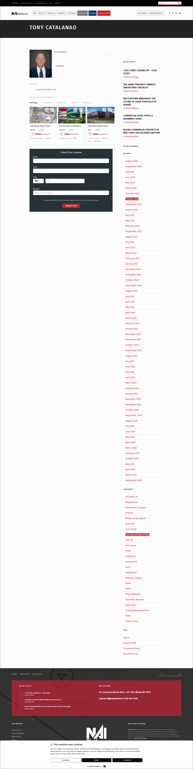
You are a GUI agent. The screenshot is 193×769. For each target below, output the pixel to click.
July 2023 (129, 242)
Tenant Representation (137, 610)
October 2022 (132, 280)
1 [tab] (40, 121)
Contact (15, 674)
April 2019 (130, 469)
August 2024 (131, 209)
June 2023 (130, 247)
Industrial (48, 103)
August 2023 (131, 236)
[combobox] (38, 181)
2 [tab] (42, 121)
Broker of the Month (135, 518)
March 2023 (131, 253)
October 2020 (132, 410)
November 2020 (133, 404)
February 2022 (132, 323)
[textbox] (38, 181)
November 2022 (133, 274)
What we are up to (17, 730)
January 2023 (131, 263)
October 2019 (132, 458)
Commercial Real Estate (137, 534)
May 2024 (130, 220)
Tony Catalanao (60, 51)
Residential (92, 13)
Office (75, 103)
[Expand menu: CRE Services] (55, 13)
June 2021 (130, 366)
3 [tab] (44, 121)
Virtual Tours (131, 621)
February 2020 (132, 453)
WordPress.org (130, 653)
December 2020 (133, 399)
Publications (61, 13)
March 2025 (131, 188)
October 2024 (132, 199)
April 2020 (130, 442)
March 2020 (131, 447)
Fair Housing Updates (18, 733)
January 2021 (131, 393)
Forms (51, 3)
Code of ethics (36, 674)
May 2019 (130, 464)
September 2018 (133, 480)
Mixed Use (62, 103)
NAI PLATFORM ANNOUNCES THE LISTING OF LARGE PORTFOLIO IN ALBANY (139, 101)
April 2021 (130, 377)
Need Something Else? (156, 13)
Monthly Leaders (133, 578)
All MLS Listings (82, 13)
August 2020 (131, 420)
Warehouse (88, 103)
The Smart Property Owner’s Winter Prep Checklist (43, 700)
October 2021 (131, 345)
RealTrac (58, 3)
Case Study (131, 529)
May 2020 (130, 437)
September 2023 (133, 231)
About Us (41, 13)
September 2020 (133, 415)
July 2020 (129, 426)
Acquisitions (131, 502)
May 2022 (130, 307)
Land (127, 567)
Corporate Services (26, 3)
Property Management (40, 3)
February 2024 (132, 226)
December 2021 (133, 334)
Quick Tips (130, 605)
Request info (71, 206)
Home (35, 13)
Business (130, 523)
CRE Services (51, 13)
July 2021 (129, 361)
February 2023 (132, 258)
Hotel (128, 550)
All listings (34, 103)
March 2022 (131, 318)
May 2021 (129, 372)
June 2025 (130, 177)
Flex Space (130, 545)
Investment (131, 561)
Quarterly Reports (134, 599)
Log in (126, 637)
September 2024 (133, 204)
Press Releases (133, 594)
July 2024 (129, 215)
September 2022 (133, 285)
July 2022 (129, 296)
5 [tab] (75, 121)
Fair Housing (72, 13)
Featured (63, 109)
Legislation (131, 572)
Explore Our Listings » (140, 738)
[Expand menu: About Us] (45, 13)
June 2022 (130, 301)
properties (60, 66)
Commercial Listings (104, 13)
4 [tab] (101, 121)
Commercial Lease (36, 138)
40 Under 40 (131, 496)
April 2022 (130, 312)
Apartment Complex (135, 507)
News (128, 583)
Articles (129, 513)
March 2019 (131, 474)
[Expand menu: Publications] (66, 13)
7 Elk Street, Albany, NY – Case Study (37, 693)
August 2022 (131, 290)
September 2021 (133, 350)
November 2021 (133, 339)
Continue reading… (131, 77)
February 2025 (132, 193)
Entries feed (129, 643)
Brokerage (15, 3)
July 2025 (129, 171)
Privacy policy (24, 674)
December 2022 (133, 269)
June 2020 (130, 431)
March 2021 (130, 382)
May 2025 (130, 182)
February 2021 (132, 388)
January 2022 (131, 328)
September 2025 (133, 166)
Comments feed (131, 648)
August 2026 (131, 161)
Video (128, 615)
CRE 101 (129, 540)
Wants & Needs (142, 13)
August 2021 (131, 356)
